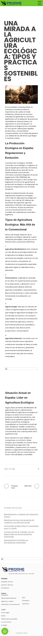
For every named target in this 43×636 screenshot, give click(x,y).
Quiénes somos (7, 582)
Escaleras (25, 600)
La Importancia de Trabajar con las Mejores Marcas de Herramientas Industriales (19, 534)
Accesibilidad (6, 622)
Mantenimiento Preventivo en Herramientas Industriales (16, 541)
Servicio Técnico (7, 585)
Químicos (25, 604)
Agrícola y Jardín (7, 601)
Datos (3, 616)
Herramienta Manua (8, 598)
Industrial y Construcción (10, 604)
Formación (5, 588)
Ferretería (4, 595)
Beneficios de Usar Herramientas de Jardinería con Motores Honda (19, 521)
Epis (23, 597)
